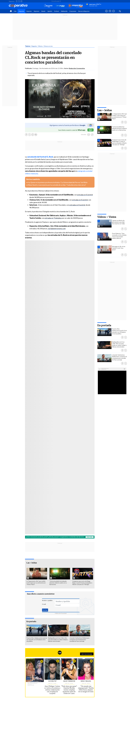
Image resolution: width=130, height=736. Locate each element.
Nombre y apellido (47, 600)
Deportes (29, 11)
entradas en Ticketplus (53, 218)
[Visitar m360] (110, 13)
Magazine (21, 11)
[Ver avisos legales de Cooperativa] (106, 13)
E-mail (44, 604)
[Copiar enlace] (92, 134)
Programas (72, 11)
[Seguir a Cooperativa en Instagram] (21, 1)
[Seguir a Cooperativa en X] (19, 1)
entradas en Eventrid (85, 195)
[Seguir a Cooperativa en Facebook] (17, 1)
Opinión (49, 11)
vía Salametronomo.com (57, 228)
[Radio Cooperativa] (75, 6)
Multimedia (64, 11)
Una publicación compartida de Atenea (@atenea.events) (51, 274)
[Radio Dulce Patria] (48, 5)
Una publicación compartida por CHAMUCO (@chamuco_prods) (51, 392)
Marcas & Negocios (83, 11)
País (15, 11)
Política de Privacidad (61, 613)
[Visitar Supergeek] (113, 13)
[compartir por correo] (88, 134)
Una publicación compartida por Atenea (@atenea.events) (50, 451)
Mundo (43, 11)
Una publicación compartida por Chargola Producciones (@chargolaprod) (51, 333)
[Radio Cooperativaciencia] (60, 5)
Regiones (36, 11)
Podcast (56, 11)
